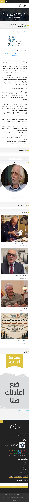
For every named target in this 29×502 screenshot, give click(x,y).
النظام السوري (18, 476)
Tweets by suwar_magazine (23, 410)
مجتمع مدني (23, 32)
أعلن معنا (24, 469)
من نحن (24, 467)
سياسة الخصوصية (8, 494)
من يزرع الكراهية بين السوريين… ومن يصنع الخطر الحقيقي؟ (16, 340)
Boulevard (14, 500)
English (2, 1)
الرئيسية (24, 462)
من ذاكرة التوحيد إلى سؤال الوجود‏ (21, 275)
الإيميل (2, 484)
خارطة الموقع (16, 494)
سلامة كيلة (14, 194)
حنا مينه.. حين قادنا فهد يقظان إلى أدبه (20, 242)
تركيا (11, 476)
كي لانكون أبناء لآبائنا (24, 308)
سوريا (25, 476)
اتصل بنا (24, 464)
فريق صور (24, 30)
